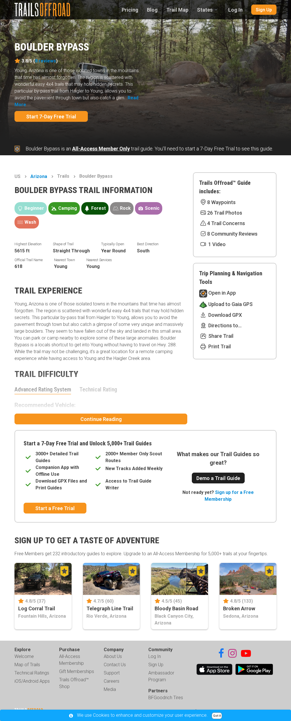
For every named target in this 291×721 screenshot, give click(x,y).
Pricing (130, 10)
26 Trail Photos (224, 213)
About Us (113, 656)
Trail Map (177, 10)
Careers (111, 681)
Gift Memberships (76, 671)
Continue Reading (101, 419)
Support (112, 673)
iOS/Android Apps (32, 681)
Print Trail (219, 346)
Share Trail (220, 336)
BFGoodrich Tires (165, 697)
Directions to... (224, 325)
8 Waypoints (221, 202)
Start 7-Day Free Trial (51, 117)
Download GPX (224, 315)
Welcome (24, 656)
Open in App (221, 293)
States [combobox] (205, 10)
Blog (152, 10)
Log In (235, 10)
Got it (217, 716)
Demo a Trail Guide (218, 478)
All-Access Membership (71, 660)
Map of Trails (27, 664)
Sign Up (264, 9)
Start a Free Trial (55, 508)
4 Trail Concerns (226, 223)
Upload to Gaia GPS (230, 304)
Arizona (38, 176)
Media (110, 689)
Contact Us (115, 664)
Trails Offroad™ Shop (74, 683)
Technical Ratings (31, 673)
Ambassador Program (161, 676)
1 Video (216, 244)
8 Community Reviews (232, 234)
